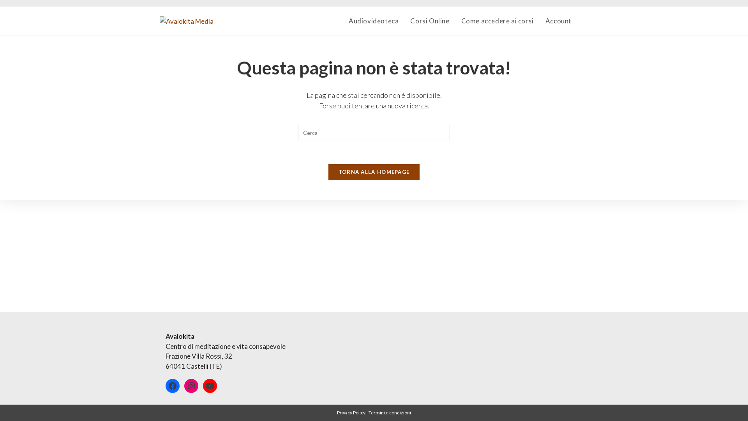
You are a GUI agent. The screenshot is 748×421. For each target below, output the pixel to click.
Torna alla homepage (374, 172)
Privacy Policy (351, 413)
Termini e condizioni (390, 413)
